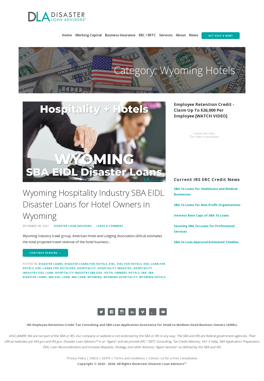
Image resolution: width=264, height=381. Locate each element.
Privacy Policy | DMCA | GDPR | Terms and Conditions (106, 358)
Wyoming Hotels (152, 277)
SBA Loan (79, 277)
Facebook (111, 311)
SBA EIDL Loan (59, 277)
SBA (144, 272)
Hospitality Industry (115, 268)
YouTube (163, 311)
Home (67, 35)
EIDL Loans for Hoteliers (55, 268)
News (193, 35)
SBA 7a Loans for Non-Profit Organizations (207, 205)
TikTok (152, 311)
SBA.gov (39, 341)
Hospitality (86, 268)
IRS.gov (57, 341)
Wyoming (94, 277)
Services (166, 35)
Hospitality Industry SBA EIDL (79, 272)
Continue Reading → (45, 252)
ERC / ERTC (147, 35)
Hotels (134, 272)
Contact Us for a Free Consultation (172, 358)
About (181, 35)
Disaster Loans (51, 263)
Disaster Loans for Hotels (86, 263)
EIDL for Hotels (129, 263)
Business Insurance (120, 35)
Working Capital (88, 35)
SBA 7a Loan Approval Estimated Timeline (206, 242)
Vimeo (142, 311)
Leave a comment (110, 225)
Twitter (101, 311)
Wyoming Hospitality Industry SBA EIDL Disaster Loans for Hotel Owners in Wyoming (93, 204)
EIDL (112, 263)
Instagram (121, 311)
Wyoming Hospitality (121, 277)
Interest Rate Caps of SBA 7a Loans (201, 215)
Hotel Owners (115, 272)
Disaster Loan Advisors (73, 225)
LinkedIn (132, 311)
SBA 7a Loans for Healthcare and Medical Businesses (205, 191)
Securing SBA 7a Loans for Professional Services (204, 228)
